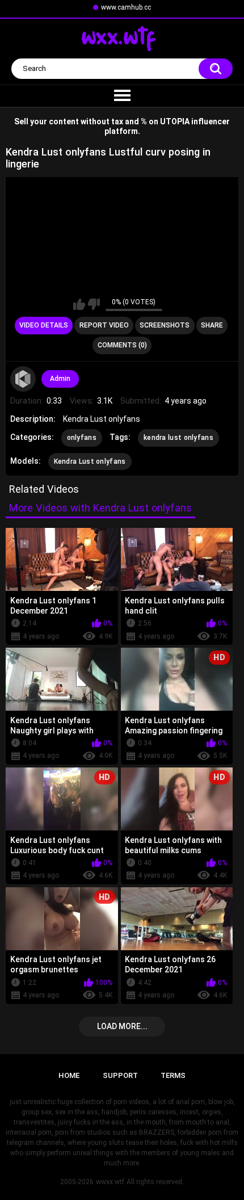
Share (212, 325)
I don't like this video (94, 304)
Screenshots (165, 325)
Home (68, 1075)
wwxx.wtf (110, 1182)
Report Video (104, 325)
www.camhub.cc (126, 7)
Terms (173, 1075)
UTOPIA (175, 121)
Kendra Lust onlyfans (90, 461)
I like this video (79, 304)
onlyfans (81, 438)
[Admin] (23, 379)
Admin (60, 379)
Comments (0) (122, 345)
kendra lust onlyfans (178, 438)
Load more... (122, 1026)
